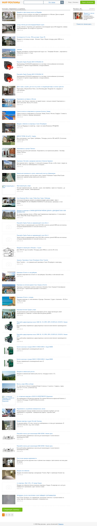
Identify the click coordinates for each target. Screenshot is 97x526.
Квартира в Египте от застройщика (27, 272)
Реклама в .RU (77, 8)
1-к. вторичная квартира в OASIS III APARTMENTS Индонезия (35, 396)
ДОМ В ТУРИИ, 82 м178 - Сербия (26, 136)
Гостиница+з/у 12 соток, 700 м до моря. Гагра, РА (31, 37)
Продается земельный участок (25, 371)
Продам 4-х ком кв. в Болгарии (89, 13)
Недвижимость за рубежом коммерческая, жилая (31, 408)
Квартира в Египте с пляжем (25, 297)
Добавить (92, 8)
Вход (69, 2)
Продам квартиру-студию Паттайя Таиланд (29, 421)
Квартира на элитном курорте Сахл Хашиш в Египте (32, 285)
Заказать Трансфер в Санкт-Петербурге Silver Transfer (32, 260)
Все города (52, 2)
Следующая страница (11, 509)
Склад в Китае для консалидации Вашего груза (30, 24)
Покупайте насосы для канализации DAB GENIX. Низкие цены (35, 433)
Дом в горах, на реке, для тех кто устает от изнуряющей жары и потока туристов (40, 86)
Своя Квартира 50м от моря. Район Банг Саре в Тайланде (33, 198)
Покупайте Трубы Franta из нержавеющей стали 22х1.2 (32, 223)
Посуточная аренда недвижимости (27, 458)
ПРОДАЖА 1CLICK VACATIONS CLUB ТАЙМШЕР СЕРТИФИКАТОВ (36, 495)
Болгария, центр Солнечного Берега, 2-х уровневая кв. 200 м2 (89, 17)
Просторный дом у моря (24, 185)
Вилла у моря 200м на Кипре (25, 384)
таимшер (19, 49)
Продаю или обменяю (23, 470)
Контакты (75, 2)
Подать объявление (87, 2)
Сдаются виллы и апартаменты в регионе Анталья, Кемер (33, 111)
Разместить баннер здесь (84, 24)
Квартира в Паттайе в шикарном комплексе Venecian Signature (35, 161)
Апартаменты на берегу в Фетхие (26, 99)
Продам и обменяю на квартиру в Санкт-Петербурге (32, 124)
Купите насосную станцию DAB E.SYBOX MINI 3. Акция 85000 (35, 347)
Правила (60, 524)
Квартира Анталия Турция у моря (26, 309)
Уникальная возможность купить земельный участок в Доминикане (36, 173)
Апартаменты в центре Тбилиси (26, 148)
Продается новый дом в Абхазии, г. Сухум (29, 247)
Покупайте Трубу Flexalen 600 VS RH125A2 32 (30, 62)
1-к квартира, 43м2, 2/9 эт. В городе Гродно (29, 483)
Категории (5, 8)
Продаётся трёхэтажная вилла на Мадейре (29, 12)
